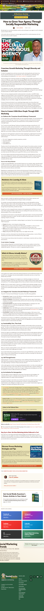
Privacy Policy (3, 589)
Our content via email (23, 580)
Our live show (21, 586)
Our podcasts (21, 582)
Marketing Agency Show (21, 409)
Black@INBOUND (34, 309)
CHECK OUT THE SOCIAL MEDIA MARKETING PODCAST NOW (22, 465)
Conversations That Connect (28, 401)
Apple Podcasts (13, 424)
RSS (39, 424)
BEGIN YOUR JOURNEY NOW (21, 17)
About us (20, 578)
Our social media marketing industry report (22, 589)
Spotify (18, 424)
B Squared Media (17, 400)
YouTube (29, 424)
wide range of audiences (21, 76)
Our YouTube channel (23, 584)
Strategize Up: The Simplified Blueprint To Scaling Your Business (16, 393)
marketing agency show (10, 471)
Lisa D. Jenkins (13, 477)
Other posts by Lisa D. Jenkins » (10, 485)
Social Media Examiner (9, 5)
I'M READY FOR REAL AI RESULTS (21, 268)
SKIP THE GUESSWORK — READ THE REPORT (22, 193)
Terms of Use (11, 587)
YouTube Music (24, 424)
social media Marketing (21, 471)
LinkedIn (16, 394)
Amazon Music (34, 424)
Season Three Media (25, 394)
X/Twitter (5, 403)
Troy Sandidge (5, 387)
